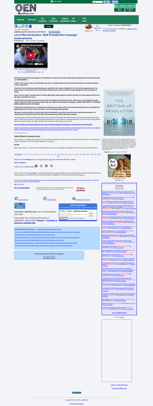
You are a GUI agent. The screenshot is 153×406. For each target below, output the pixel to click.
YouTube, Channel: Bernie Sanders (29, 72)
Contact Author (23, 200)
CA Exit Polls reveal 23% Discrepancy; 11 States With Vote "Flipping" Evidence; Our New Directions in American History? (46, 243)
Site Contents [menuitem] (42, 19)
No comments (41, 40)
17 (73, 154)
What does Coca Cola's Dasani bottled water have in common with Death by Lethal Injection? (39, 240)
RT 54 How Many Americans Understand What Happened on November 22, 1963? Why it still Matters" (118, 206)
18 (77, 154)
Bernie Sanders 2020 (50, 180)
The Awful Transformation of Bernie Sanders (114, 307)
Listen (48, 26)
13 (59, 154)
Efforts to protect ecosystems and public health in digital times (118, 284)
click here (121, 317)
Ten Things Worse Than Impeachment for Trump (115, 250)
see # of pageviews (118, 199)
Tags (37, 181)
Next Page (18, 154)
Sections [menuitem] (20, 19)
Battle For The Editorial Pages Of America (34, 180)
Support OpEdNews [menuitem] (64, 19)
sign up (51, 159)
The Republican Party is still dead (111, 274)
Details (39, 71)
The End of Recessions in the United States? (113, 231)
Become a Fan (97, 28)
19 (81, 154)
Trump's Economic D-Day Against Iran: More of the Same (117, 288)
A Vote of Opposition (107, 303)
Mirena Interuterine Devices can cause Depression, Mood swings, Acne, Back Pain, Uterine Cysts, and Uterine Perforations (47, 237)
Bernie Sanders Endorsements (84, 180)
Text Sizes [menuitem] (84, 19)
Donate (40, 220)
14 (62, 154)
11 (51, 154)
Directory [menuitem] (32, 19)
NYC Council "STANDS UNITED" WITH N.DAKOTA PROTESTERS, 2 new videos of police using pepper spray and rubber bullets (47, 232)
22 (92, 154)
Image (20, 72)
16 (70, 154)
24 (99, 154)
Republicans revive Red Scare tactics (111, 254)
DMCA (42, 71)
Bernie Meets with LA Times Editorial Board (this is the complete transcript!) (35, 234)
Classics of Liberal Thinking (119, 385)
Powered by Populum (76, 404)
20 (84, 154)
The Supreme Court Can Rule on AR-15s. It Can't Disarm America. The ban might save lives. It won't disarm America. (118, 269)
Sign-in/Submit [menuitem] (53, 19)
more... (82, 175)
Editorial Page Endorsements (26, 181)
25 (58, 156)
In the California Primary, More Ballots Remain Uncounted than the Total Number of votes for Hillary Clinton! (43, 245)
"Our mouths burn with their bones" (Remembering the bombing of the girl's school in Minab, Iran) (117, 278)
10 (48, 154)
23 (95, 154)
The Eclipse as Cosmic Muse (109, 246)
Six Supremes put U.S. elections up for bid (113, 299)
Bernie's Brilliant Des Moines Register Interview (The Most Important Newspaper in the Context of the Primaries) (53, 124)
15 (66, 154)
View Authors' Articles (83, 200)
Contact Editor (51, 200)
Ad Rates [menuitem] (73, 19)
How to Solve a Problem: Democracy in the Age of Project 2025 (118, 258)
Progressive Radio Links (119, 388)
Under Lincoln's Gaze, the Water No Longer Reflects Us (116, 226)
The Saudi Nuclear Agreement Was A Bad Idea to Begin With (118, 217)
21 (88, 154)
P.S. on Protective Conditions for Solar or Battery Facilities (117, 201)
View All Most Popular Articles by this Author (49, 229)
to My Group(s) (19, 184)
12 (55, 154)
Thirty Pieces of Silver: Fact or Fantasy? (112, 197)
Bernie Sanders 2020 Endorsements (66, 180)
